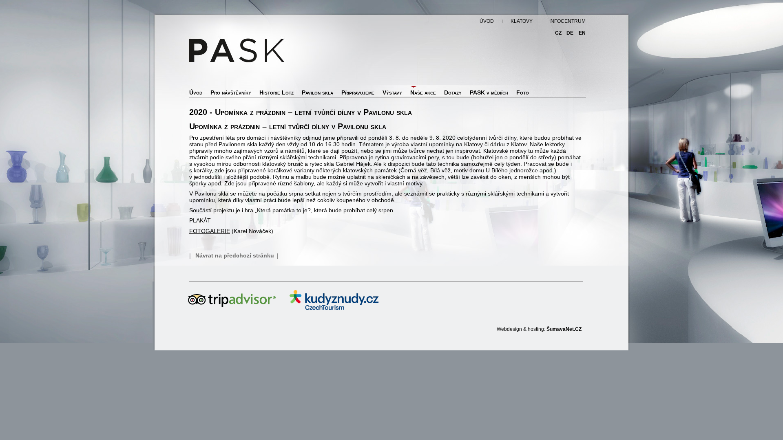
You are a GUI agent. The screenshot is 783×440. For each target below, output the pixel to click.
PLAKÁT (200, 220)
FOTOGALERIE (209, 231)
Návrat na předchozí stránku (234, 255)
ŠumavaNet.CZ (564, 329)
